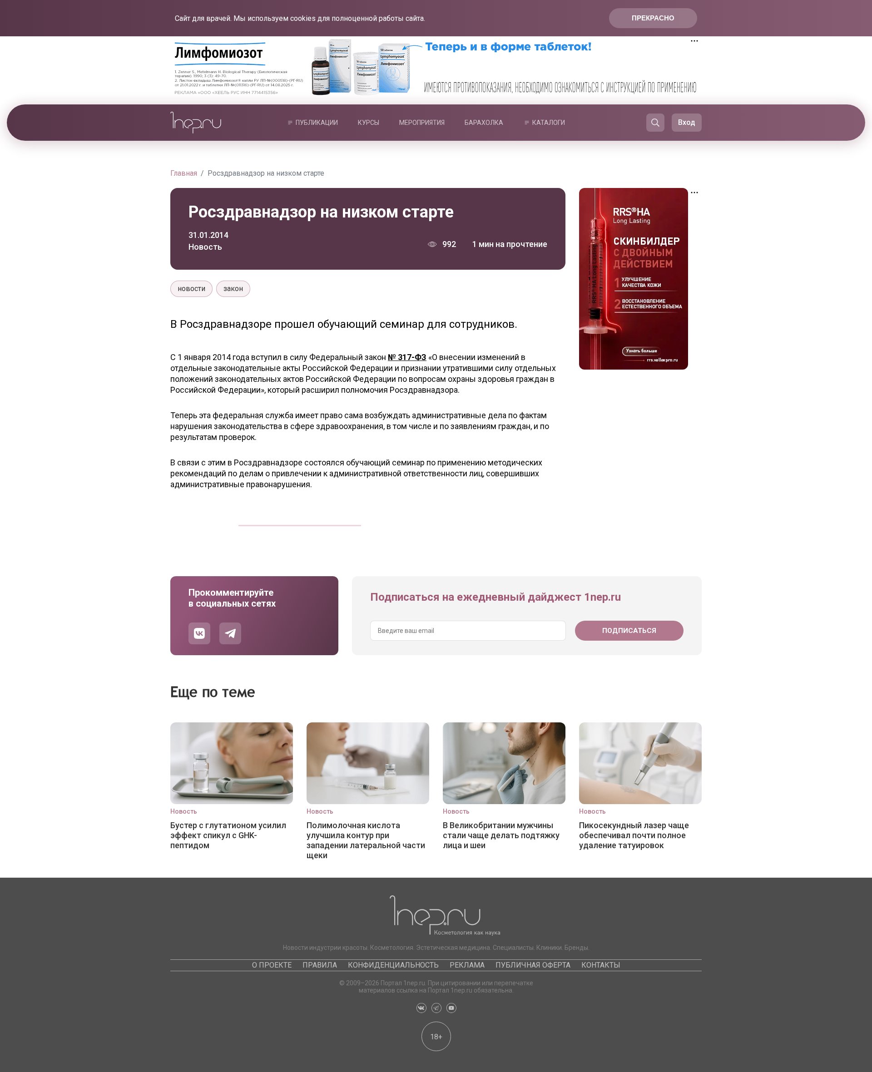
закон (233, 288)
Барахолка (484, 122)
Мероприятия (422, 122)
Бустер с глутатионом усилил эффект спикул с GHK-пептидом (228, 835)
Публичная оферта (532, 965)
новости (191, 288)
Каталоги (548, 122)
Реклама (467, 965)
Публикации (317, 122)
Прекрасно (653, 18)
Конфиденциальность (393, 965)
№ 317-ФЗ (407, 357)
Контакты (600, 965)
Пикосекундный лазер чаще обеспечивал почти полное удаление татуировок (634, 835)
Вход (686, 122)
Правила (319, 965)
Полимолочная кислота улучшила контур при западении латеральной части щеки (366, 840)
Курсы (368, 122)
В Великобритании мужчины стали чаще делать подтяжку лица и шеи (501, 835)
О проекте (272, 965)
